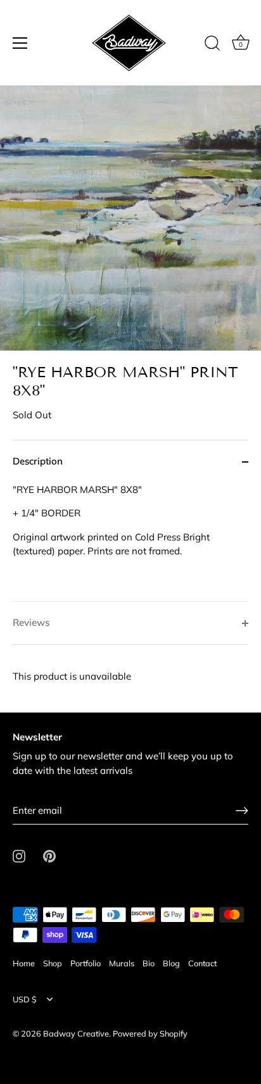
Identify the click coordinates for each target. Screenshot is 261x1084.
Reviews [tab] (31, 622)
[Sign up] (242, 810)
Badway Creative (76, 1033)
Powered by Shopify (150, 1033)
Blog (171, 963)
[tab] (130, 542)
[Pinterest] (49, 855)
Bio (149, 963)
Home (24, 963)
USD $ (25, 999)
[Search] (212, 45)
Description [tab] (38, 461)
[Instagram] (19, 855)
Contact (202, 963)
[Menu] (20, 43)
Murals (121, 963)
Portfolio (85, 963)
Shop (52, 963)
